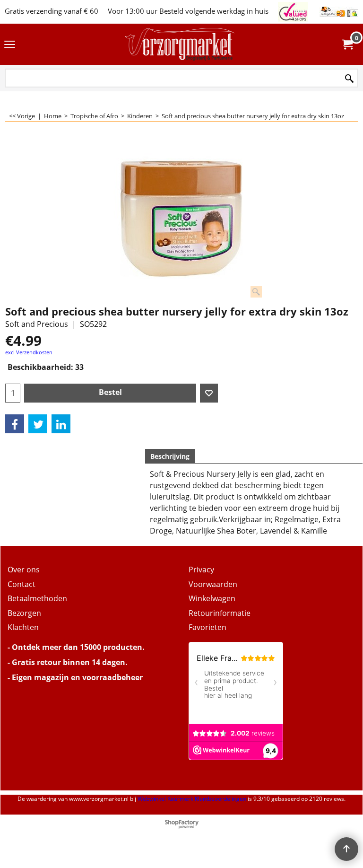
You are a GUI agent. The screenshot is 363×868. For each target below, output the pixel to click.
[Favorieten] (209, 393)
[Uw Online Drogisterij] (179, 44)
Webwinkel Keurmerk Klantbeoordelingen (192, 799)
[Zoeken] (349, 78)
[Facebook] (14, 423)
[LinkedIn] (61, 423)
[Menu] (9, 45)
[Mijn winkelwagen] (347, 44)
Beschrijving (170, 456)
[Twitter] (37, 423)
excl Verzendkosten (28, 352)
